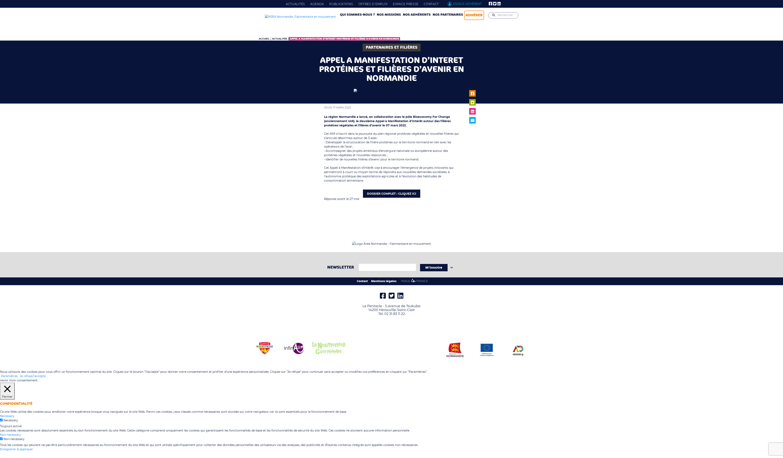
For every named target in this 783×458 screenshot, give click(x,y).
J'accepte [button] (39, 376)
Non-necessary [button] (10, 435)
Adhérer (474, 15)
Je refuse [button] (26, 376)
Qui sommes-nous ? (357, 15)
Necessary (10, 420)
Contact (431, 4)
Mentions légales (384, 281)
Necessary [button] (7, 416)
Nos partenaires (448, 15)
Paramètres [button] (9, 376)
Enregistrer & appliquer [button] (16, 449)
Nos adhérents (417, 15)
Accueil (264, 38)
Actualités (295, 4)
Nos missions (389, 15)
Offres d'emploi (373, 4)
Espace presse (405, 4)
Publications (341, 4)
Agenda (317, 4)
